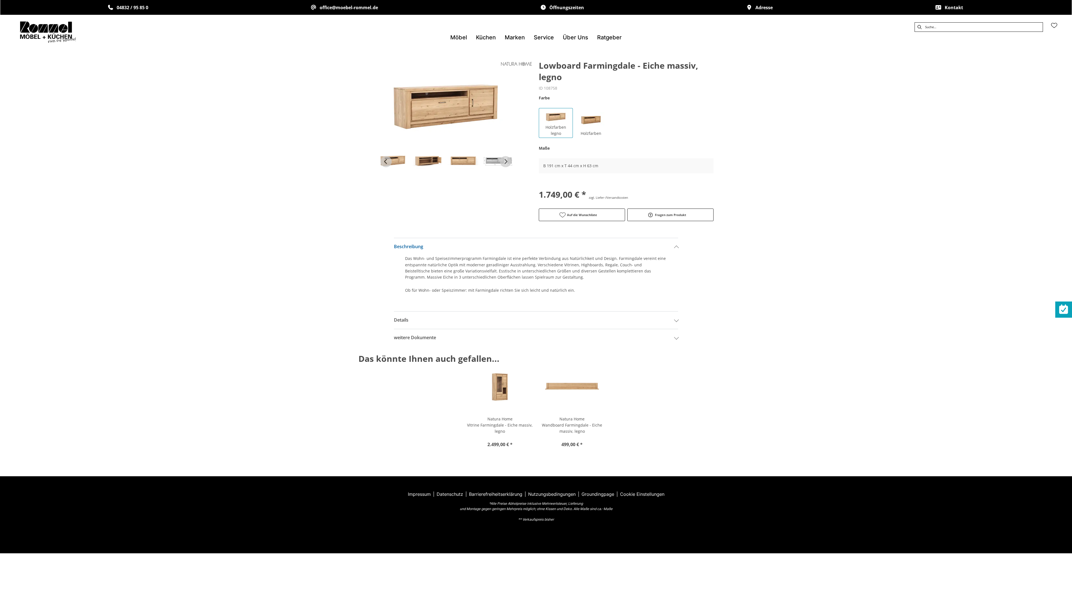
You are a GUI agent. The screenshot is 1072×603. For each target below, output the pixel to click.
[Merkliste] (1054, 25)
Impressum (419, 494)
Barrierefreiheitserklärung (495, 494)
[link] (458, 37)
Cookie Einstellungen (642, 494)
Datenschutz (450, 494)
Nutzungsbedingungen (552, 494)
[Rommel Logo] (48, 32)
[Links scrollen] (386, 161)
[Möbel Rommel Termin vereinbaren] (1063, 310)
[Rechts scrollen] (505, 161)
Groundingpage (598, 494)
